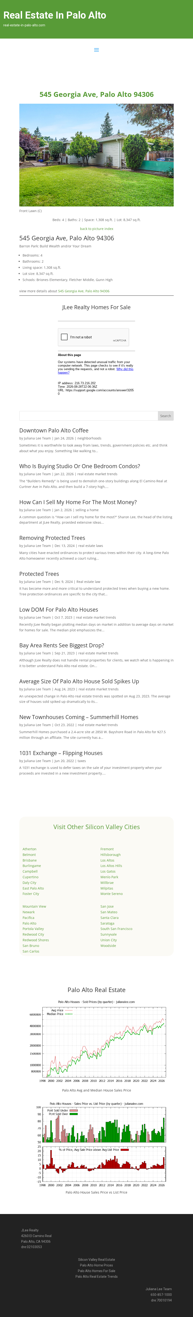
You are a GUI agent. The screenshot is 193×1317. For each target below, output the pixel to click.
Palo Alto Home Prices (96, 1265)
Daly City (29, 882)
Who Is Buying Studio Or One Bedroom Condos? (79, 466)
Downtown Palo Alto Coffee (53, 430)
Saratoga (107, 923)
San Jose (107, 906)
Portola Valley (33, 928)
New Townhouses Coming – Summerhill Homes (78, 717)
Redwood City (33, 934)
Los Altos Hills (111, 865)
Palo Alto (29, 923)
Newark (29, 912)
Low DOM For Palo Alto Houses (58, 609)
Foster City (31, 893)
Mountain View (34, 906)
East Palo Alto (33, 888)
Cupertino (30, 877)
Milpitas (107, 888)
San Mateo (109, 912)
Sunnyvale (109, 934)
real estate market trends (97, 474)
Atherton (29, 849)
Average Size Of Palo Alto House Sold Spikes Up (79, 681)
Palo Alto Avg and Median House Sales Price (96, 1090)
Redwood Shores (36, 940)
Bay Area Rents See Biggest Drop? (61, 645)
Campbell (30, 871)
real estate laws (90, 545)
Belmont (29, 854)
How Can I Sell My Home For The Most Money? (78, 502)
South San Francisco (116, 928)
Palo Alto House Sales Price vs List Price (96, 1192)
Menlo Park (109, 877)
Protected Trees (39, 573)
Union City (109, 940)
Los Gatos (108, 871)
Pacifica (28, 917)
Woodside (108, 945)
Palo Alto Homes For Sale (96, 1271)
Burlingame (32, 865)
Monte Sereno (112, 893)
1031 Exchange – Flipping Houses (61, 753)
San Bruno (31, 945)
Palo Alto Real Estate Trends (97, 1276)
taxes (82, 761)
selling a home (87, 510)
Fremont (107, 849)
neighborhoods (89, 438)
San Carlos (31, 951)
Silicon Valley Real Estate (96, 1260)
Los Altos (107, 860)
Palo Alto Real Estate (97, 989)
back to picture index (96, 228)
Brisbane (30, 860)
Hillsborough (111, 854)
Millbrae (107, 882)
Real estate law (88, 581)
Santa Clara (110, 917)
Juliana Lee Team (37, 438)
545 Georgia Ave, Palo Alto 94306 (83, 291)
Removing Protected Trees (52, 538)
